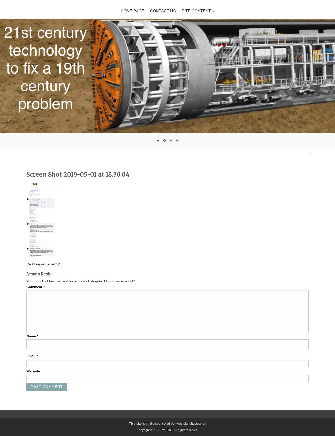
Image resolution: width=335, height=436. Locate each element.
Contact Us (163, 11)
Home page (132, 11)
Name (32, 336)
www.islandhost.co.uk (190, 423)
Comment (35, 287)
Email (32, 356)
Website (33, 371)
